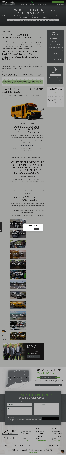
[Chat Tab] (33, 227)
